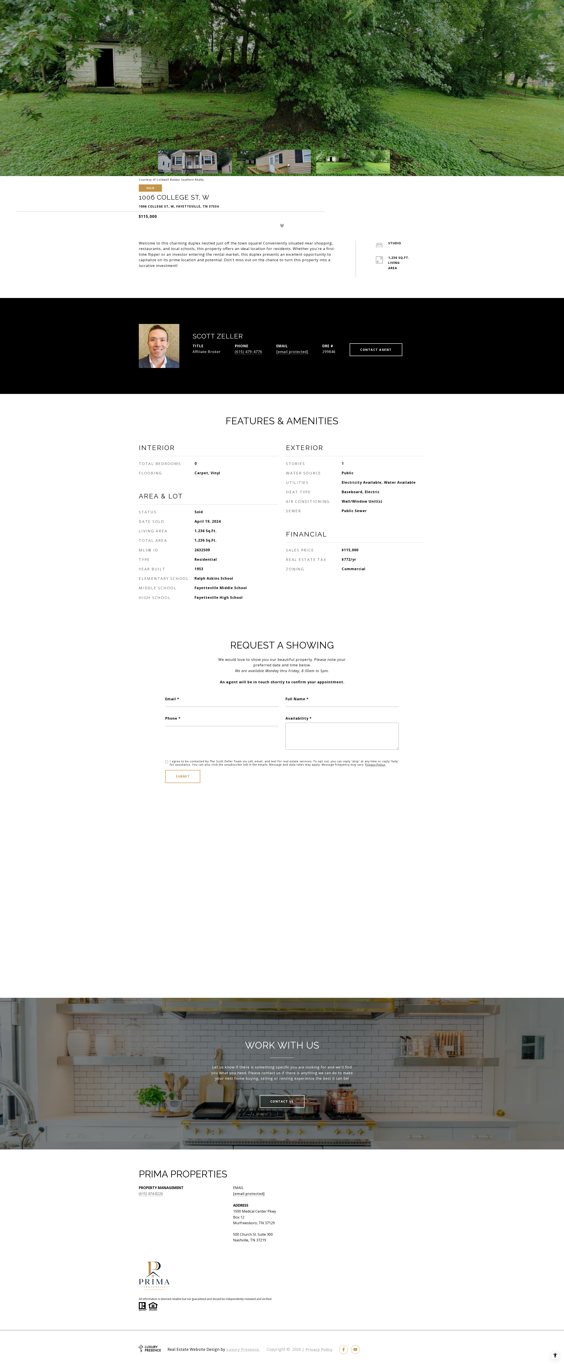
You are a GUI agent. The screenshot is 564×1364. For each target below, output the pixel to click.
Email (170, 699)
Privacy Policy (375, 765)
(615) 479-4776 (248, 351)
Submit (183, 776)
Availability (297, 718)
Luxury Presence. (243, 1349)
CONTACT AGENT (376, 349)
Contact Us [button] (282, 1101)
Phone (171, 718)
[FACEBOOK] (343, 1349)
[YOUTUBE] (355, 1349)
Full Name (295, 699)
